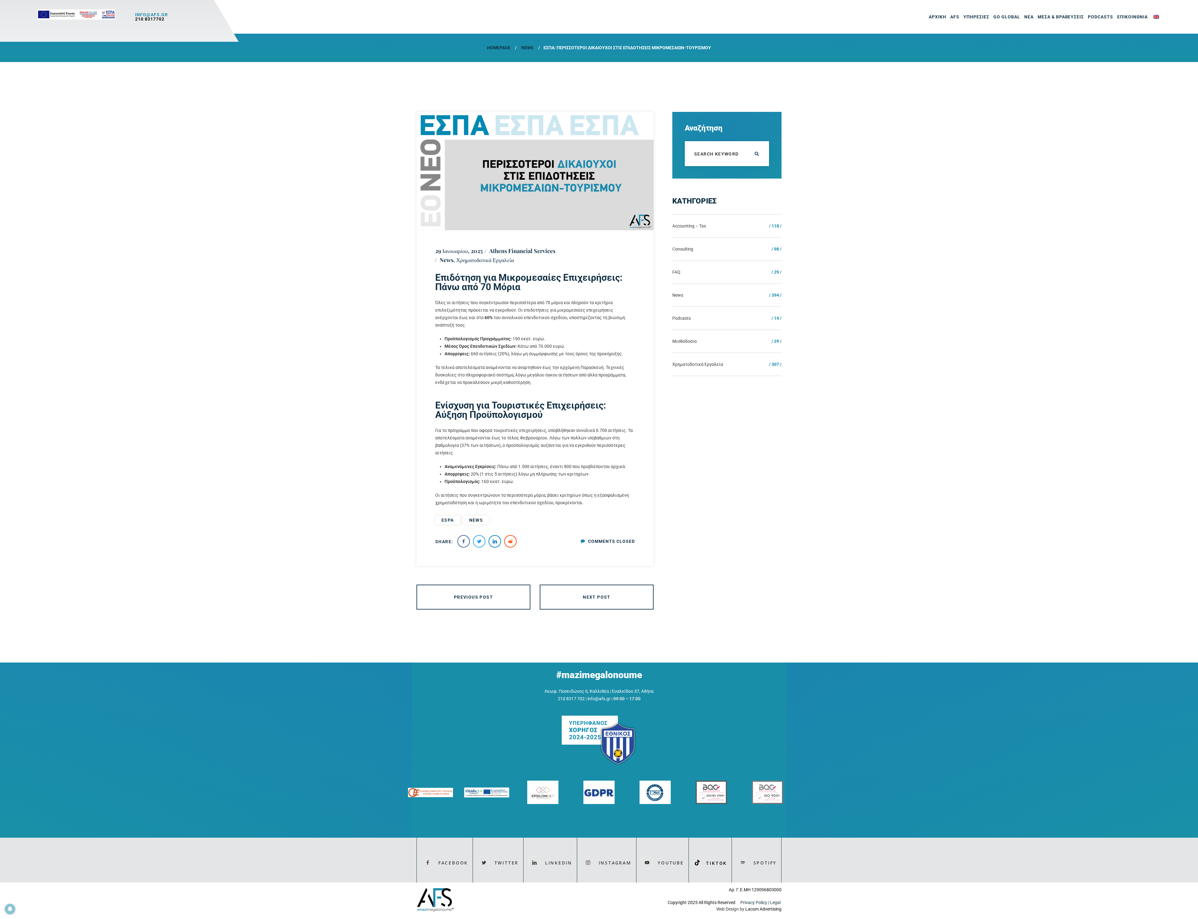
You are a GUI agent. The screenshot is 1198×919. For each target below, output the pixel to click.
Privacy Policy (753, 902)
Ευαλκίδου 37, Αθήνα (633, 691)
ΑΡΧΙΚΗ (937, 16)
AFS (954, 16)
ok (756, 153)
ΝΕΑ (1029, 16)
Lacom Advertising (763, 909)
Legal (776, 902)
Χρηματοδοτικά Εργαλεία (485, 260)
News (527, 47)
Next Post (597, 597)
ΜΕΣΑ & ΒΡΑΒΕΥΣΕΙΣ (1061, 16)
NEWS (476, 520)
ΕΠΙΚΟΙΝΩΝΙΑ (1132, 16)
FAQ (676, 272)
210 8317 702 (571, 698)
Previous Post (473, 597)
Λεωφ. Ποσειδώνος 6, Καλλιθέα (576, 691)
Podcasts (1100, 16)
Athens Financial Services (522, 251)
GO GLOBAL (1006, 16)
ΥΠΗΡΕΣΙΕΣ (976, 16)
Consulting (682, 249)
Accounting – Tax (689, 225)
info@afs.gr (151, 14)
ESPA (447, 520)
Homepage (498, 47)
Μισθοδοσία (684, 341)
